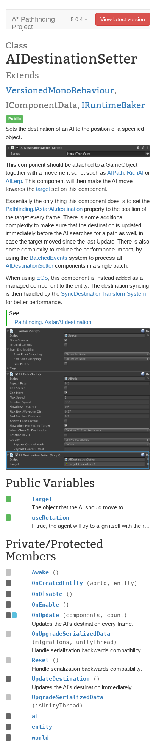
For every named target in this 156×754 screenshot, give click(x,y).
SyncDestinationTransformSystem (103, 293)
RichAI (135, 172)
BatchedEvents (48, 257)
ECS (42, 278)
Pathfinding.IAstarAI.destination (44, 209)
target (43, 189)
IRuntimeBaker (113, 105)
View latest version (122, 19)
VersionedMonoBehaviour (60, 90)
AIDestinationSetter (29, 265)
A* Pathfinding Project (33, 22)
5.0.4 (77, 19)
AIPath (115, 172)
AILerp (14, 181)
